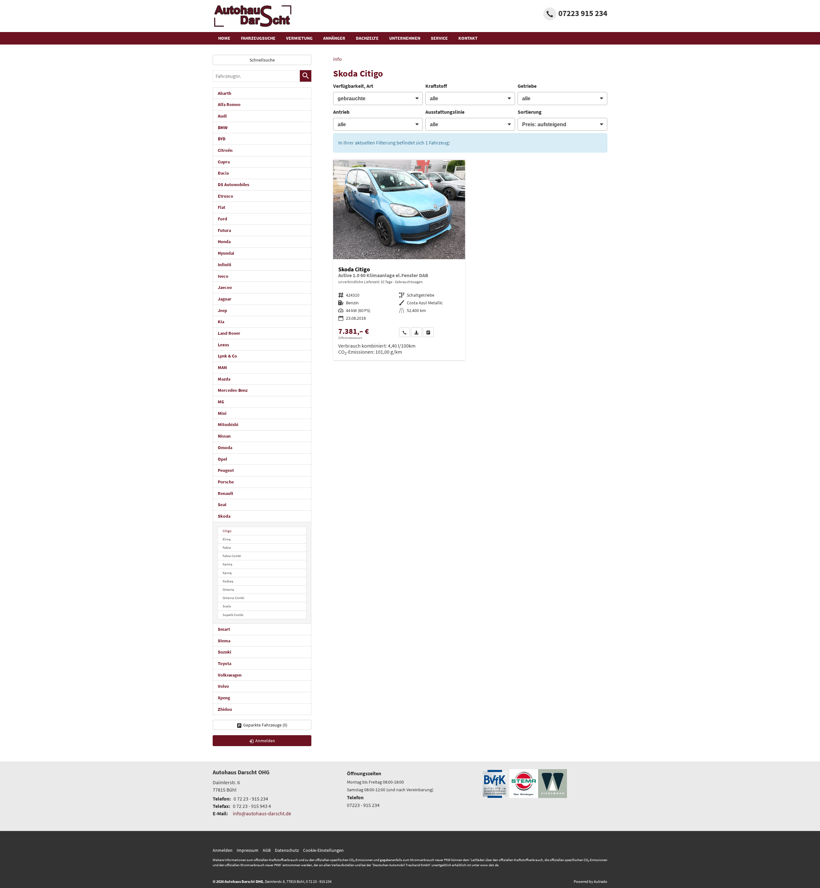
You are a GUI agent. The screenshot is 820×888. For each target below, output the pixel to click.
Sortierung (530, 112)
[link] (404, 332)
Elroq (227, 539)
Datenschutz (287, 850)
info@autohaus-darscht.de (262, 813)
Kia (221, 322)
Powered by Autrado (590, 881)
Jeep (222, 310)
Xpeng (224, 698)
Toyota (224, 663)
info (337, 59)
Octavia (228, 589)
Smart (224, 629)
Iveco (223, 276)
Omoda (225, 447)
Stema (224, 641)
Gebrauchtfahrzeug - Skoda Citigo (399, 260)
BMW (222, 127)
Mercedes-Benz (233, 390)
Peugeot (226, 470)
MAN (222, 367)
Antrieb (341, 112)
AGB (267, 850)
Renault (225, 493)
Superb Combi (233, 615)
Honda (224, 241)
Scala (227, 606)
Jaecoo (225, 287)
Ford (222, 219)
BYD (222, 139)
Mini (222, 413)
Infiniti (224, 264)
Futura (224, 230)
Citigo (227, 531)
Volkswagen (230, 675)
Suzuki (224, 652)
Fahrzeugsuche (258, 38)
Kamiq (227, 564)
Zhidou (225, 709)
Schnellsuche (262, 60)
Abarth (224, 93)
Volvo (223, 686)
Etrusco (225, 196)
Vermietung (299, 38)
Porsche (226, 482)
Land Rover (229, 333)
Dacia (223, 173)
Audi (222, 116)
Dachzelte (367, 38)
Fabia (227, 547)
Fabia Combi (232, 556)
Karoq (227, 573)
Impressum (247, 850)
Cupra (224, 162)
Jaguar (224, 299)
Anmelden (223, 850)
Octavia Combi (233, 598)
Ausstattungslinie (444, 112)
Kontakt (468, 38)
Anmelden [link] (265, 741)
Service (439, 38)
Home (224, 38)
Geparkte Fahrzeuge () (265, 725)
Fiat (221, 207)
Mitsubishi (228, 424)
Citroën (225, 150)
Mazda (224, 379)
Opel (222, 459)
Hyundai (226, 253)
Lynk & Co (227, 356)
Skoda (224, 516)
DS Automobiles (233, 184)
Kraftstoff (436, 86)
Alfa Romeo (229, 104)
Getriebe (527, 86)
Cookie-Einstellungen (323, 850)
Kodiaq (228, 581)
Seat (222, 504)
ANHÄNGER (334, 38)
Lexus (223, 345)
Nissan (224, 436)
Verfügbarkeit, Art (353, 86)
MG (221, 402)
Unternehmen (404, 38)
